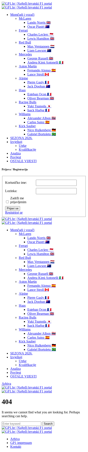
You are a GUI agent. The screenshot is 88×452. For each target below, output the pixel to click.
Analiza (15, 153)
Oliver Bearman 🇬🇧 (40, 98)
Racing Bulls (27, 102)
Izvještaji (16, 142)
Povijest (15, 157)
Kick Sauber (27, 126)
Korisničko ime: (16, 182)
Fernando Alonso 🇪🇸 (41, 70)
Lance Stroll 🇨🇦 (38, 74)
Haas (22, 90)
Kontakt (15, 446)
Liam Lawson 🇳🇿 (39, 50)
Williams (25, 114)
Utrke (22, 145)
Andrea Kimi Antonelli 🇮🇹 (45, 62)
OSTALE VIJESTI (23, 161)
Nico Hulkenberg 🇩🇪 (41, 130)
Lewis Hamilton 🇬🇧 (40, 38)
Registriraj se (14, 212)
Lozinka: (11, 191)
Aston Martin (28, 66)
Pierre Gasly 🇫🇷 (38, 82)
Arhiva (6, 383)
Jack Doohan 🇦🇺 (38, 86)
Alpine (23, 78)
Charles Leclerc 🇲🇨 (40, 34)
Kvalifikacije (27, 149)
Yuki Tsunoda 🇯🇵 (39, 106)
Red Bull (25, 42)
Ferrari (23, 30)
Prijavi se (12, 208)
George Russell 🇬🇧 (40, 58)
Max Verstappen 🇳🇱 (40, 46)
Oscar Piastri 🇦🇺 (38, 26)
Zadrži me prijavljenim (18, 200)
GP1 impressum (21, 443)
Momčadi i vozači (22, 14)
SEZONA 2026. (21, 138)
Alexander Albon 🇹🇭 (41, 118)
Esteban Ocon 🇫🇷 (39, 94)
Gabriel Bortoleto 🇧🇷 (41, 134)
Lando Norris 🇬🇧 (39, 22)
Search (48, 423)
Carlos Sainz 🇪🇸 (38, 122)
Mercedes (25, 54)
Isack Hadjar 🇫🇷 (38, 110)
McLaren (25, 18)
